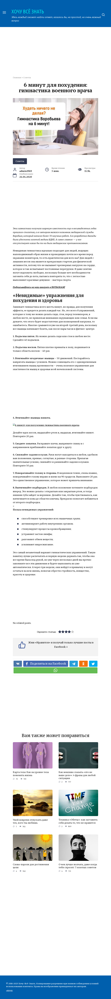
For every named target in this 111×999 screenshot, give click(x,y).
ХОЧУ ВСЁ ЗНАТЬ (28, 11)
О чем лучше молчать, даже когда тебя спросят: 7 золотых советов (78, 866)
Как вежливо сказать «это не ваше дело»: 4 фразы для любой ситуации (77, 775)
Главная (17, 77)
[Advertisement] (62, 53)
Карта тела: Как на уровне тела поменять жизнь (31, 773)
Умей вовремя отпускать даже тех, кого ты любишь (30, 821)
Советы (27, 77)
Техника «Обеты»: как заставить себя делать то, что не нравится (78, 821)
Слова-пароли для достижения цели (31, 866)
